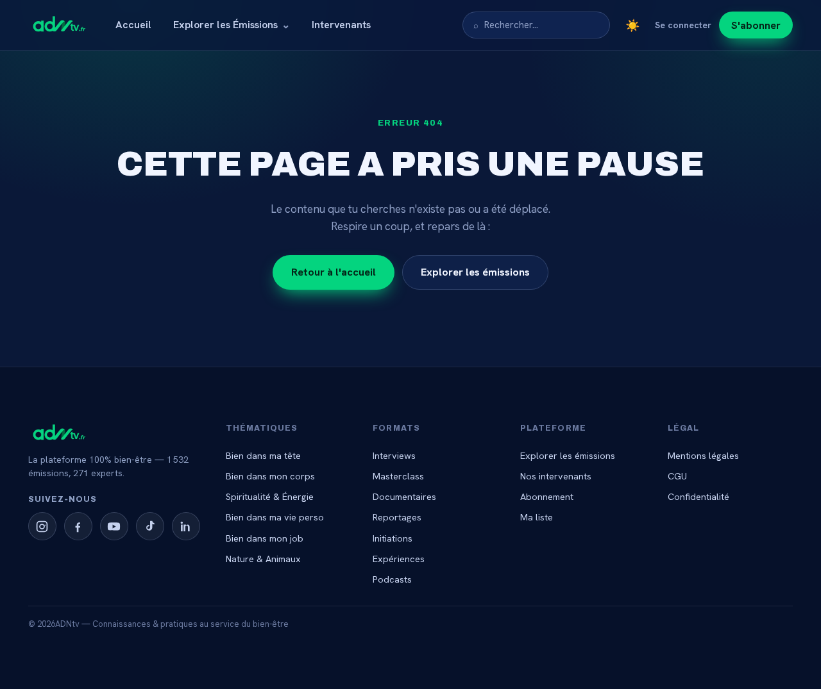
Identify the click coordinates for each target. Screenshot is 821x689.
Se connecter (683, 25)
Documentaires (404, 496)
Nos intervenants (555, 476)
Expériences (399, 558)
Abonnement (546, 496)
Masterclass (398, 476)
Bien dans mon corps (270, 476)
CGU (677, 476)
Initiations (392, 538)
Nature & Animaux (263, 558)
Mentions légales (703, 455)
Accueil (133, 24)
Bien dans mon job (264, 538)
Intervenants (341, 24)
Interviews (394, 455)
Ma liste (536, 517)
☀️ (632, 25)
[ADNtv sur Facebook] (78, 526)
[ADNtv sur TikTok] (150, 526)
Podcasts (392, 579)
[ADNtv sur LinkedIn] (186, 526)
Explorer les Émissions (231, 24)
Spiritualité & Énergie (270, 496)
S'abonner (756, 25)
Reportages (397, 517)
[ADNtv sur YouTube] (114, 526)
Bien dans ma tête (263, 455)
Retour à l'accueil (333, 272)
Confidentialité (698, 496)
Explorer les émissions (475, 272)
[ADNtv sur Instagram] (42, 526)
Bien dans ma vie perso (275, 517)
